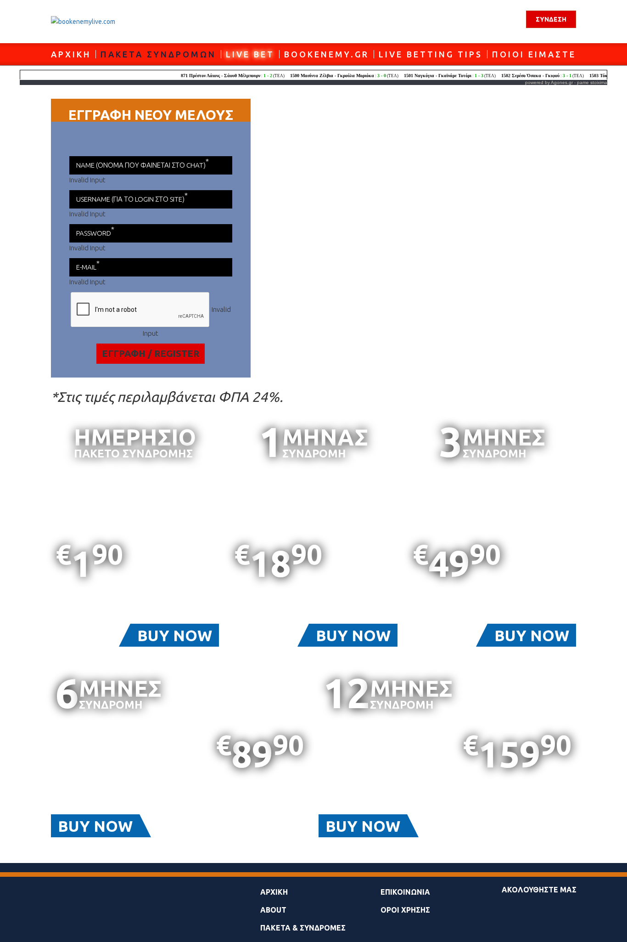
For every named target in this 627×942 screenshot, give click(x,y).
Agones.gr (562, 82)
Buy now (174, 635)
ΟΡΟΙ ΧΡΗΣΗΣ (405, 910)
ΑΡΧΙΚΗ (71, 54)
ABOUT (273, 910)
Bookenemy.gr (326, 54)
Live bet (250, 54)
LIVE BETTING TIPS (430, 54)
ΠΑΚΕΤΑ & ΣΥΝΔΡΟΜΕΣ (303, 927)
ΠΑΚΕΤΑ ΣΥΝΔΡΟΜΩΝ (158, 54)
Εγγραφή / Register (150, 353)
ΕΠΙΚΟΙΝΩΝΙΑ (405, 892)
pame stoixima (592, 82)
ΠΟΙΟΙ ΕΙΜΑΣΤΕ (534, 54)
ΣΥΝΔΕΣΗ (551, 19)
